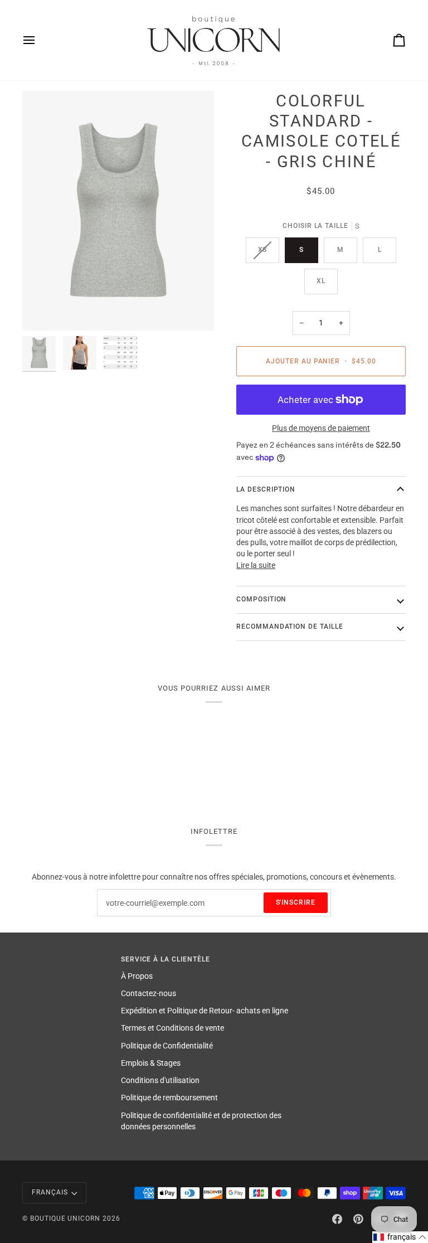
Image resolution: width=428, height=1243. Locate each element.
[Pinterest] (358, 1219)
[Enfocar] (43, 309)
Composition (261, 599)
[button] (400, 1237)
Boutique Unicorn (65, 1218)
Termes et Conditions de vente (172, 1027)
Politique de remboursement (169, 1097)
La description (265, 489)
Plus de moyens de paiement (321, 428)
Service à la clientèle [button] (165, 959)
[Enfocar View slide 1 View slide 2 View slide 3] (118, 211)
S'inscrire (296, 902)
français (50, 1192)
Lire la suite (255, 565)
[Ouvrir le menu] (39, 40)
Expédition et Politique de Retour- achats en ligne (204, 1010)
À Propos (137, 976)
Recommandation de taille (289, 626)
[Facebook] (337, 1219)
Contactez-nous (148, 993)
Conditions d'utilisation (160, 1080)
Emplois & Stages (151, 1063)
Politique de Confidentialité (167, 1045)
